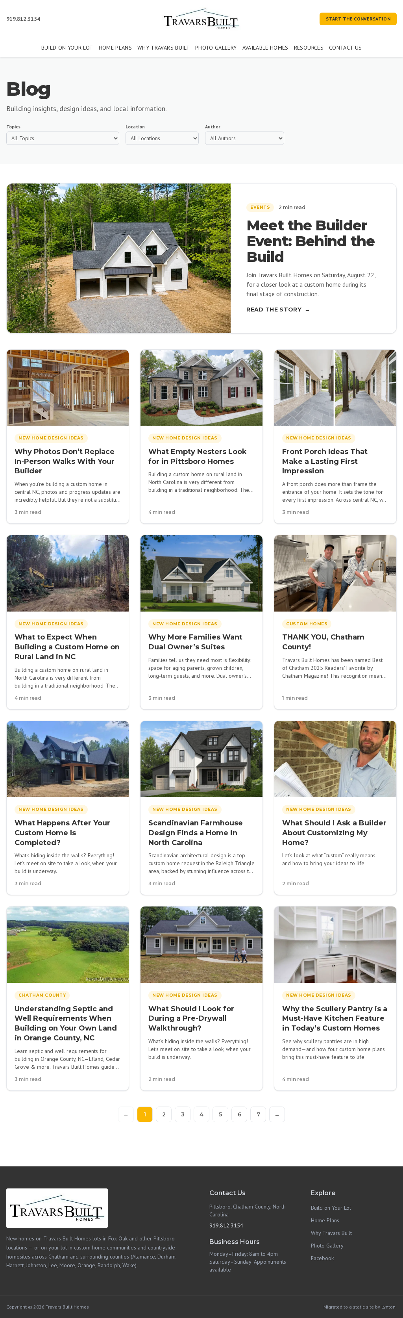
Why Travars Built (163, 47)
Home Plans (115, 47)
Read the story (278, 309)
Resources (309, 47)
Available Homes (265, 47)
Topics (13, 127)
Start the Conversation (358, 19)
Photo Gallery (216, 47)
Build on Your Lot (67, 47)
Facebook (322, 1258)
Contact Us (345, 47)
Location (135, 127)
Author (212, 127)
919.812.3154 (23, 18)
